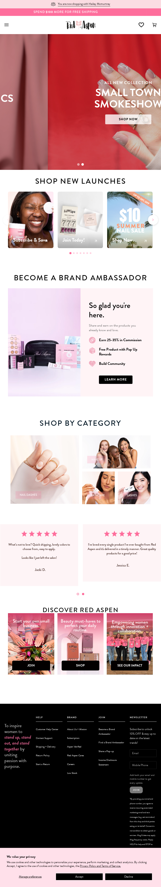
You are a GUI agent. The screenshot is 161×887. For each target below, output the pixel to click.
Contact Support (44, 738)
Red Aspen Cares (75, 755)
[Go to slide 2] (82, 164)
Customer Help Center (47, 729)
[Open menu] (10, 25)
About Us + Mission (77, 729)
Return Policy (43, 755)
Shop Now (82, 113)
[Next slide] (153, 220)
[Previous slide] (8, 220)
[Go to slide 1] (78, 164)
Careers (70, 764)
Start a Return (43, 764)
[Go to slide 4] (80, 253)
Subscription (73, 738)
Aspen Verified (74, 747)
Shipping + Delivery (46, 747)
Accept (79, 876)
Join (136, 790)
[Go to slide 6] (87, 253)
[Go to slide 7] (90, 253)
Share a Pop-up (106, 751)
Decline (128, 876)
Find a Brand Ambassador (111, 742)
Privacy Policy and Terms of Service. (100, 866)
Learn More (116, 379)
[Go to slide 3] (77, 253)
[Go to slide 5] (84, 253)
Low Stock (72, 773)
